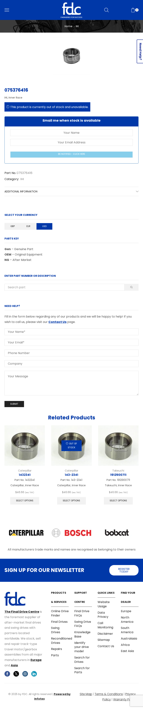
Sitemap (104, 640)
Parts (55, 655)
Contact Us (57, 322)
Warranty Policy (124, 699)
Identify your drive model (81, 647)
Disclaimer (105, 634)
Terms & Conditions (109, 694)
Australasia (129, 638)
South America (127, 630)
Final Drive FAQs (81, 613)
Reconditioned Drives (61, 640)
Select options (24, 500)
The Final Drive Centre (21, 612)
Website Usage (104, 604)
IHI (77, 26)
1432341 (25, 475)
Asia (14, 665)
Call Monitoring (105, 625)
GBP (12, 226)
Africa (125, 645)
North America (127, 619)
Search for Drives (82, 659)
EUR (28, 226)
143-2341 (71, 475)
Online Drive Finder (60, 613)
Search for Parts (82, 670)
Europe (36, 660)
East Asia (127, 651)
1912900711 (118, 475)
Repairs (56, 649)
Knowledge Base (82, 634)
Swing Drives (55, 630)
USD (44, 226)
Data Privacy (103, 614)
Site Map (86, 694)
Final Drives (59, 622)
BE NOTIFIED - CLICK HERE (71, 154)
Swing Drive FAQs (82, 624)
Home (68, 26)
